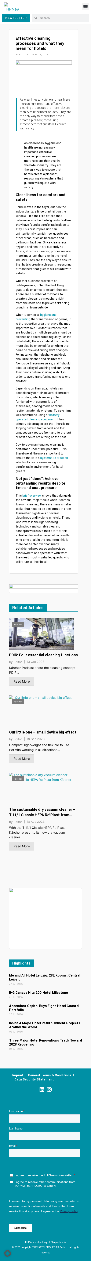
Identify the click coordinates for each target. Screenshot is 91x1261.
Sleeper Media (58, 1242)
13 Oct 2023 (35, 661)
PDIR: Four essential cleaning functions (43, 655)
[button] (85, 6)
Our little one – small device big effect (42, 732)
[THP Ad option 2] (43, 588)
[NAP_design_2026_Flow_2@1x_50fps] (44, 918)
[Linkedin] (41, 1089)
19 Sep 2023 (36, 738)
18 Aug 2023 (36, 821)
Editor (18, 661)
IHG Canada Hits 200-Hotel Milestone (38, 993)
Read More (22, 681)
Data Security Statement (34, 1079)
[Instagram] (49, 1089)
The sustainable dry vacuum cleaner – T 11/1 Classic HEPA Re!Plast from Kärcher (42, 815)
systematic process (54, 458)
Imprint (17, 1075)
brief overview (31, 495)
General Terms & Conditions (49, 1075)
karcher (18, 624)
